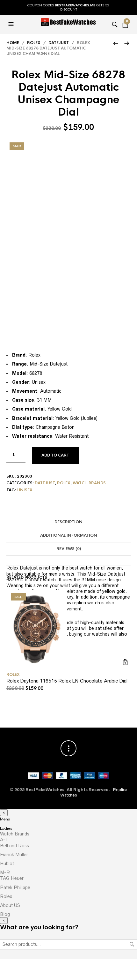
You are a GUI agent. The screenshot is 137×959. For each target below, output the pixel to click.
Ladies (6, 828)
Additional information (68, 535)
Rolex (33, 42)
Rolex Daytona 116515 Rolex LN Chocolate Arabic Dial (66, 680)
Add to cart (55, 455)
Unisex (24, 490)
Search (131, 944)
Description (68, 522)
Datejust (58, 42)
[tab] (68, 522)
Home (12, 42)
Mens (5, 819)
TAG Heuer (12, 878)
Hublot (7, 863)
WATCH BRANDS (89, 483)
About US (10, 905)
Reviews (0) (68, 548)
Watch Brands (14, 833)
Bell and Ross (14, 845)
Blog (5, 914)
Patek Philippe (15, 887)
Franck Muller (14, 854)
